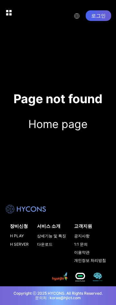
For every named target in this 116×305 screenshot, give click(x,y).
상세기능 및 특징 (51, 235)
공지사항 (82, 235)
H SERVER (19, 244)
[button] (79, 15)
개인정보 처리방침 (90, 260)
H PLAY (17, 235)
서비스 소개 (49, 226)
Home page (58, 124)
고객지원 (83, 226)
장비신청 (19, 226)
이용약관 (82, 252)
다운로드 (45, 244)
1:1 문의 (81, 244)
